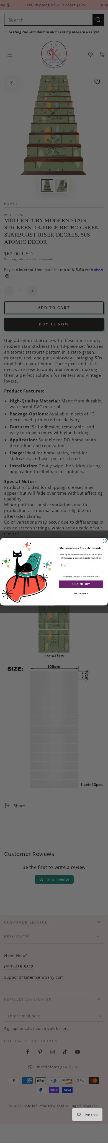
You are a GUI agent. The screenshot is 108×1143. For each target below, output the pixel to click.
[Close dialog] (104, 541)
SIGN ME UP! (81, 584)
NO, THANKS (81, 594)
